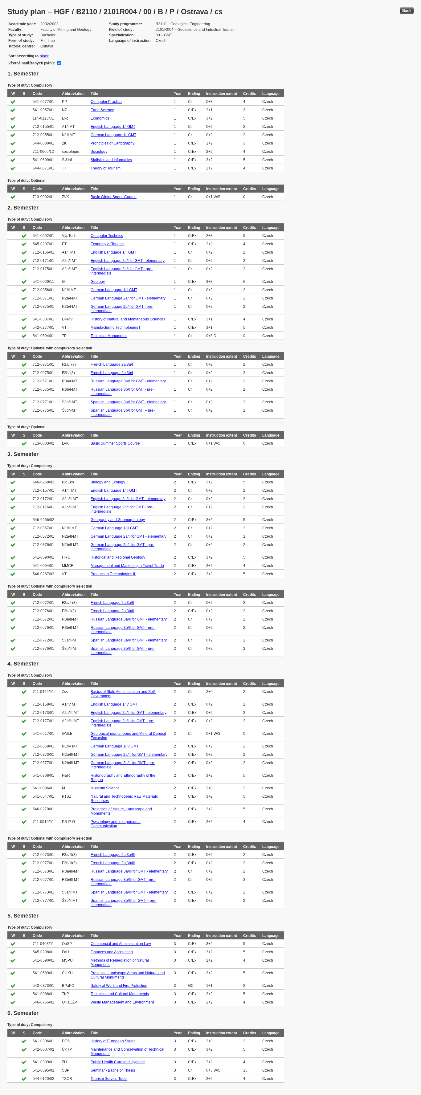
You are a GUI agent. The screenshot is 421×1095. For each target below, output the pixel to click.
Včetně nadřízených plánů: (31, 63)
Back (406, 10)
